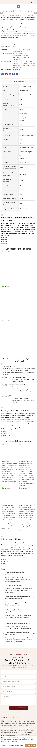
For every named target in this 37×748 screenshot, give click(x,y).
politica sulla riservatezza (9, 741)
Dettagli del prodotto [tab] (18, 81)
